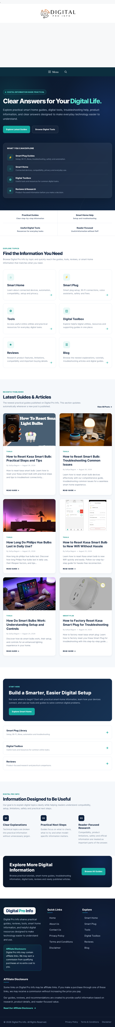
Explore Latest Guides (16, 129)
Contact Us (55, 929)
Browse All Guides (93, 871)
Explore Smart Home (22, 711)
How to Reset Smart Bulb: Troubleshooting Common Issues (81, 460)
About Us (54, 923)
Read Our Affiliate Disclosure (20, 1008)
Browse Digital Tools (45, 129)
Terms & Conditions (90, 1022)
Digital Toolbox (92, 935)
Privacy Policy (56, 935)
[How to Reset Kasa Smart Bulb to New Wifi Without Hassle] (86, 515)
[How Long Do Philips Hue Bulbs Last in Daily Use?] (29, 515)
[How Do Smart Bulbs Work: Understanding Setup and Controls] (29, 593)
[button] (66, 71)
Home (52, 917)
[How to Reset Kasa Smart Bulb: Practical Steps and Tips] (29, 429)
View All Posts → (104, 407)
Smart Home (91, 917)
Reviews (88, 941)
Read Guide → (12, 490)
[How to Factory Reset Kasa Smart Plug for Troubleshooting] (86, 593)
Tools (9, 451)
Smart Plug (68, 616)
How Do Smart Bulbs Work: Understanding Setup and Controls (26, 625)
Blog (86, 947)
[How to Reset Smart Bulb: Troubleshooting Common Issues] (86, 429)
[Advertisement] (57, 45)
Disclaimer (55, 947)
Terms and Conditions (61, 941)
